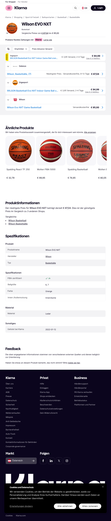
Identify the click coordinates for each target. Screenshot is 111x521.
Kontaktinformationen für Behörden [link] (21, 442)
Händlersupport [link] (81, 384)
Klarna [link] (8, 17)
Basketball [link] (61, 17)
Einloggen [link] (44, 388)
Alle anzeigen (90, 132)
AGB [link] (7, 392)
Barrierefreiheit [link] (12, 430)
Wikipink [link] (9, 417)
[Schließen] (103, 487)
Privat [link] (44, 378)
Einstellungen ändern (21, 506)
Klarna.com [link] (21, 515)
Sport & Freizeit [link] (32, 17)
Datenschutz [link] (11, 400)
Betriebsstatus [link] (80, 400)
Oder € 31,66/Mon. (93, 58)
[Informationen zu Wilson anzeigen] (8, 99)
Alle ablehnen (65, 506)
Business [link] (80, 378)
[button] (84, 8)
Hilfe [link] (42, 384)
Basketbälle (50, 263)
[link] (43, 461)
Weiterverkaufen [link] (13, 413)
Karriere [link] (9, 388)
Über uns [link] (10, 384)
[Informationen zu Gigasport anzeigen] (8, 82)
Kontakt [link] (9, 438)
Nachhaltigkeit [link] (12, 409)
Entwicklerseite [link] (81, 396)
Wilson (48, 256)
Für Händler (22, 2)
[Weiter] (102, 157)
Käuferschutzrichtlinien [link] (50, 400)
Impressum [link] (10, 425)
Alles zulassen (90, 506)
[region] (55, 498)
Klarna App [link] (45, 392)
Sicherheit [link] (10, 405)
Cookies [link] (9, 515)
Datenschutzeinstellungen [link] (51, 409)
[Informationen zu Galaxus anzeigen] (8, 66)
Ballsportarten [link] (48, 17)
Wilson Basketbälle (18, 223)
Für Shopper (10, 2)
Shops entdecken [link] (47, 396)
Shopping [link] (18, 17)
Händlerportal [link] (80, 388)
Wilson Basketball (17, 220)
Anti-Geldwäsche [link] (13, 421)
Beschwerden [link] (46, 405)
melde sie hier (74, 363)
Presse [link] (9, 396)
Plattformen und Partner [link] (84, 405)
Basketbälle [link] (75, 17)
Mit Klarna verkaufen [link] (83, 392)
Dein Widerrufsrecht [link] (49, 413)
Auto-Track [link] (10, 434)
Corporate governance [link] (15, 446)
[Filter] (8, 49)
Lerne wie (47, 40)
